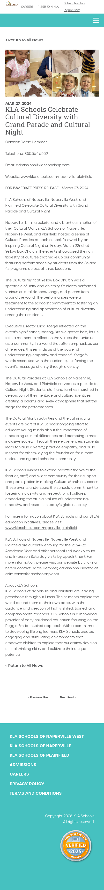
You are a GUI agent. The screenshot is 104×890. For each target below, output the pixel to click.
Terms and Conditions (36, 793)
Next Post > (68, 697)
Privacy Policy (27, 783)
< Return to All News (24, 40)
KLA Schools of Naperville (40, 745)
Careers (27, 6)
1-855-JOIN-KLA (48, 6)
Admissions (23, 764)
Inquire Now (72, 10)
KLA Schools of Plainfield (39, 755)
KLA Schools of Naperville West (47, 736)
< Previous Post (39, 697)
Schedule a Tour (74, 3)
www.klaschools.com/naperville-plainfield (56, 176)
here (9, 568)
